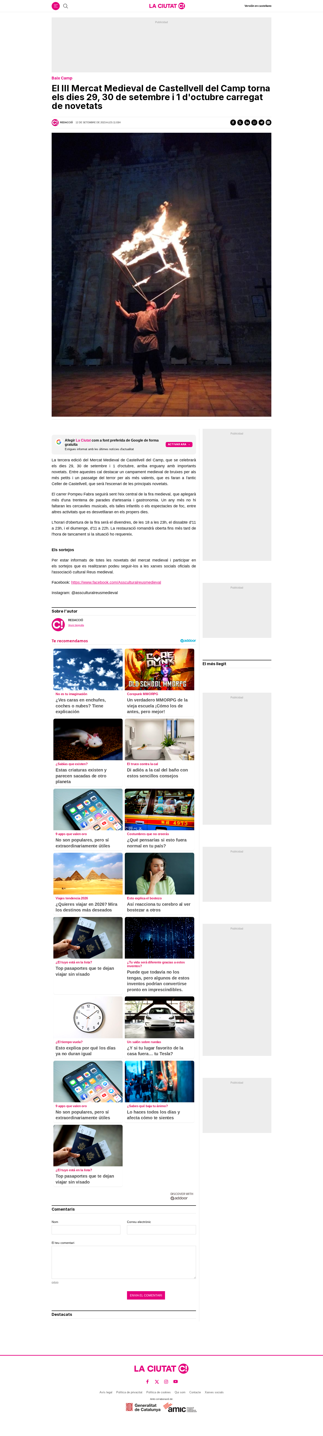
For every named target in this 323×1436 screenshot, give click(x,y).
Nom (55, 1222)
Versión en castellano (258, 5)
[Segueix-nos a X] (157, 1381)
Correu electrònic (139, 1222)
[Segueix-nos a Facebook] (147, 1381)
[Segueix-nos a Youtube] (175, 1381)
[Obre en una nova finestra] (143, 1407)
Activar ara (177, 444)
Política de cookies (158, 1392)
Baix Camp (62, 78)
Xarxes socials (214, 1392)
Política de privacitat (129, 1392)
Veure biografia (76, 625)
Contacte (195, 1392)
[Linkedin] (247, 122)
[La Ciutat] (167, 6)
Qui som (180, 1392)
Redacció (66, 122)
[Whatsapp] (254, 122)
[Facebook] (233, 122)
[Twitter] (240, 122)
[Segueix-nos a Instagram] (166, 1381)
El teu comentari (63, 1243)
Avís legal (106, 1392)
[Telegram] (261, 122)
